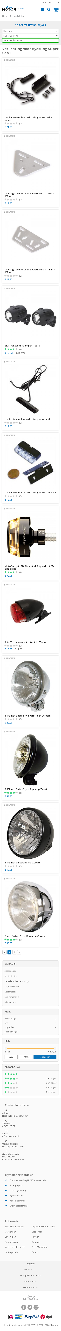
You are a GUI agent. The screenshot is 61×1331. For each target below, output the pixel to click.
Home (5, 16)
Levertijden (10, 1236)
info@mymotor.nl (10, 1136)
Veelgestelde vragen (15, 1247)
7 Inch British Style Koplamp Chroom (25, 936)
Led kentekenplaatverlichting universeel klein (30, 492)
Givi (31, 1023)
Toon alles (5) (11, 1031)
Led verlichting (12, 997)
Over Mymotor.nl (40, 1247)
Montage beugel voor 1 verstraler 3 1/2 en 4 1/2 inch (29, 194)
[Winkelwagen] (56, 10)
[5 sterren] (30, 1074)
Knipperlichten (12, 986)
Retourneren (11, 1242)
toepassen (45, 1057)
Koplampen (10, 991)
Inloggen (54, 2)
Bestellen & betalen (14, 1226)
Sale (44, 2)
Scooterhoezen (30, 1287)
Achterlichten (11, 976)
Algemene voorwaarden (43, 1226)
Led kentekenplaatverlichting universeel (27, 419)
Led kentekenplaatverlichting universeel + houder (28, 118)
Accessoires (10, 971)
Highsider (31, 1027)
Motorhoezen (30, 1281)
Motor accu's (30, 1269)
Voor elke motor (17, 1200)
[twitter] (30, 1307)
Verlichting (19, 16)
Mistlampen (10, 1002)
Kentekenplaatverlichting (16, 981)
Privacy (35, 1236)
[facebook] (23, 1307)
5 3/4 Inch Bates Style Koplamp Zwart (26, 789)
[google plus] (36, 1307)
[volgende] (19, 952)
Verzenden (10, 1231)
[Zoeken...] (49, 10)
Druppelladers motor (30, 1275)
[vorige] (4, 952)
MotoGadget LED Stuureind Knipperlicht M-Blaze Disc (29, 567)
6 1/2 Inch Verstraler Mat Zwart (22, 862)
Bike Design (31, 1018)
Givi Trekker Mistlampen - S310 (22, 345)
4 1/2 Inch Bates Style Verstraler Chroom (28, 715)
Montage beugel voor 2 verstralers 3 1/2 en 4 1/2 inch (30, 271)
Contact (35, 1252)
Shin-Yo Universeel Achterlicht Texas (25, 642)
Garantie (36, 1242)
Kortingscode (11, 1252)
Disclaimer (37, 1231)
